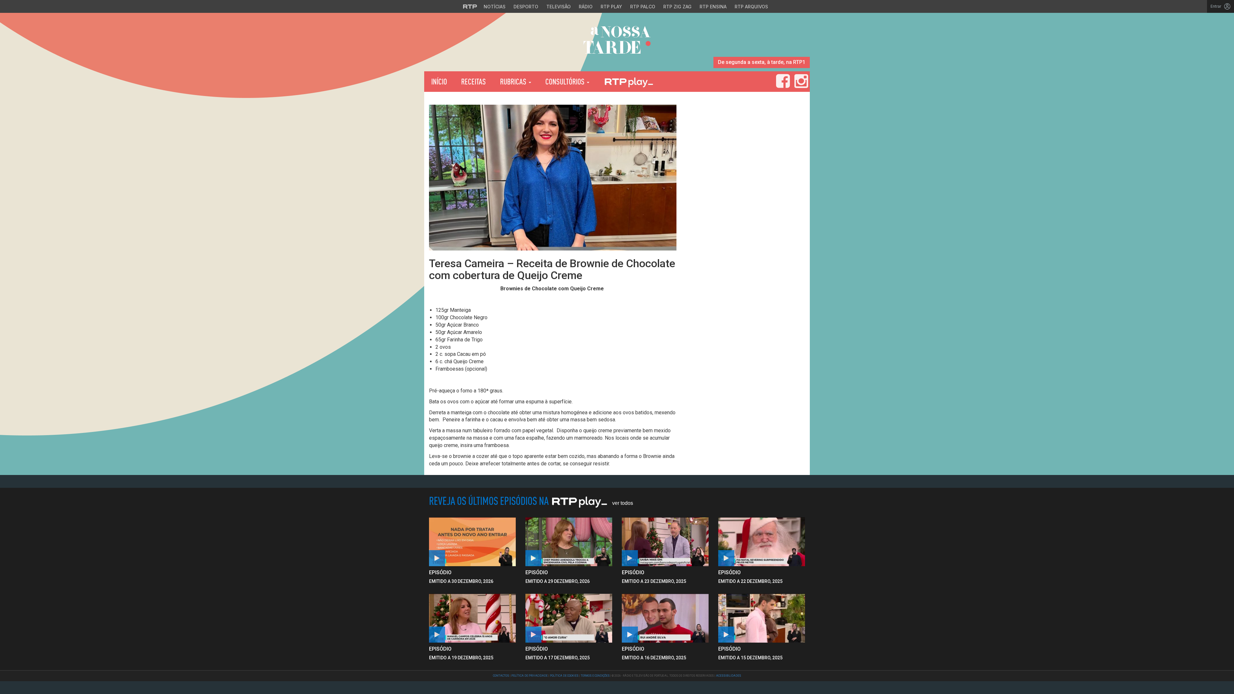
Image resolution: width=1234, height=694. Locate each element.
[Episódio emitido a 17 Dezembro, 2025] (665, 618)
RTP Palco (642, 6)
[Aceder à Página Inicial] (617, 42)
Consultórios (565, 81)
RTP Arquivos (751, 6)
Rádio (586, 6)
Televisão (558, 6)
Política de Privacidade (529, 675)
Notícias (494, 6)
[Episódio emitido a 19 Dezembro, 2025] (568, 618)
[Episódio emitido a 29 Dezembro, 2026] (665, 541)
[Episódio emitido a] (472, 541)
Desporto (526, 6)
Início (439, 81)
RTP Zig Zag (677, 6)
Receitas (473, 81)
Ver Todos (622, 503)
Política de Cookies (564, 675)
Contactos (501, 675)
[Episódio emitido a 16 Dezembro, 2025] (761, 618)
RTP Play (611, 6)
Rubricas (514, 81)
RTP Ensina (713, 6)
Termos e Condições (595, 675)
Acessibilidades (728, 675)
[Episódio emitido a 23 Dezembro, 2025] (761, 541)
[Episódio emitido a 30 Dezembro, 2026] (568, 541)
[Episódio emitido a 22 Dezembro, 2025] (472, 618)
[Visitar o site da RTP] (470, 6)
